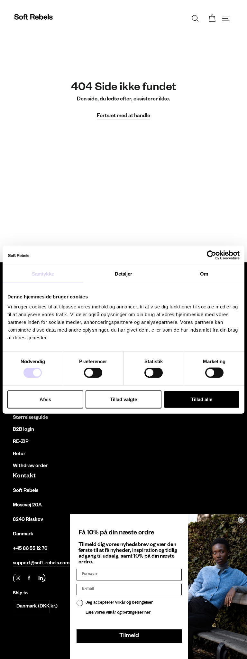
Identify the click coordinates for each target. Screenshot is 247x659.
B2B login (23, 430)
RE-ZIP (21, 442)
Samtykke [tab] (43, 273)
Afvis (45, 399)
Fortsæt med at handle (123, 116)
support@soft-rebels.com (41, 563)
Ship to (20, 593)
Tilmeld (129, 636)
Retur (19, 454)
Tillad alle (201, 399)
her (147, 613)
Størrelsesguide (30, 418)
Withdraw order (30, 466)
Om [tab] (204, 273)
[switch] (93, 373)
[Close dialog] (241, 520)
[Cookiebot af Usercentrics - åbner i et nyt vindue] (211, 255)
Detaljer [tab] (124, 273)
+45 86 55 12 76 (30, 549)
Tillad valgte (123, 399)
